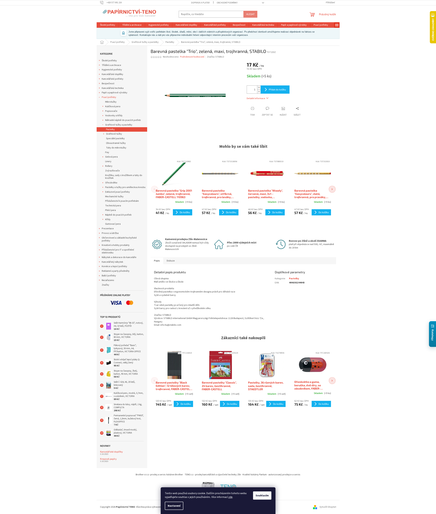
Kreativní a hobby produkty (116, 245)
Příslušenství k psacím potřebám (122, 201)
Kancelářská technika (113, 88)
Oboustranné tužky (116, 143)
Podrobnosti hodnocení (192, 57)
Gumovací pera (113, 224)
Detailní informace (256, 98)
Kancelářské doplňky (112, 74)
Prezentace (108, 228)
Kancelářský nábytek (112, 262)
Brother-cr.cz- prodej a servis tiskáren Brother (159, 474)
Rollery (108, 166)
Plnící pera (110, 210)
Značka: (215, 57)
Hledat (250, 14)
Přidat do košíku (277, 89)
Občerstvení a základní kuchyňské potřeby (119, 239)
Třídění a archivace (111, 65)
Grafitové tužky (114, 134)
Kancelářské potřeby (112, 79)
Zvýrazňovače (112, 170)
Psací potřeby (109, 97)
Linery (108, 161)
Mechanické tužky (114, 196)
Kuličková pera (112, 106)
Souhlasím (262, 495)
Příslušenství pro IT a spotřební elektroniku (118, 251)
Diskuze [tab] (171, 260)
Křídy (107, 219)
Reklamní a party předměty (116, 271)
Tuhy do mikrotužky (116, 147)
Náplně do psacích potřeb (118, 215)
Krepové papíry (108, 458)
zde (230, 497)
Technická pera (113, 205)
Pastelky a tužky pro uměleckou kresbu (125, 187)
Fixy (107, 152)
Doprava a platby (200, 2)
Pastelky (110, 129)
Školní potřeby (109, 60)
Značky (105, 285)
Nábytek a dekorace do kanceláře (119, 257)
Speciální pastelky (115, 138)
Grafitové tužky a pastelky (118, 125)
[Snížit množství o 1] (259, 91)
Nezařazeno (108, 280)
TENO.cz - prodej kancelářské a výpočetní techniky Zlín (213, 474)
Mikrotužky (110, 102)
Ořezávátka (111, 182)
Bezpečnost (108, 83)
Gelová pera (111, 157)
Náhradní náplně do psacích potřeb (123, 120)
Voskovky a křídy (113, 115)
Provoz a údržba (110, 233)
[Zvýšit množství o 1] (259, 88)
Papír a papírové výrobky (114, 92)
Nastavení (174, 506)
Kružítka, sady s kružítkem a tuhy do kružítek (123, 177)
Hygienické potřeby (112, 69)
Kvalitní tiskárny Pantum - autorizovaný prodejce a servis (271, 474)
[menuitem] (108, 25)
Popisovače (111, 111)
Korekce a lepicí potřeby (114, 266)
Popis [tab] (157, 260)
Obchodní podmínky (227, 2)
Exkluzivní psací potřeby (117, 192)
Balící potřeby (109, 275)
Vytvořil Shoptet (328, 507)
